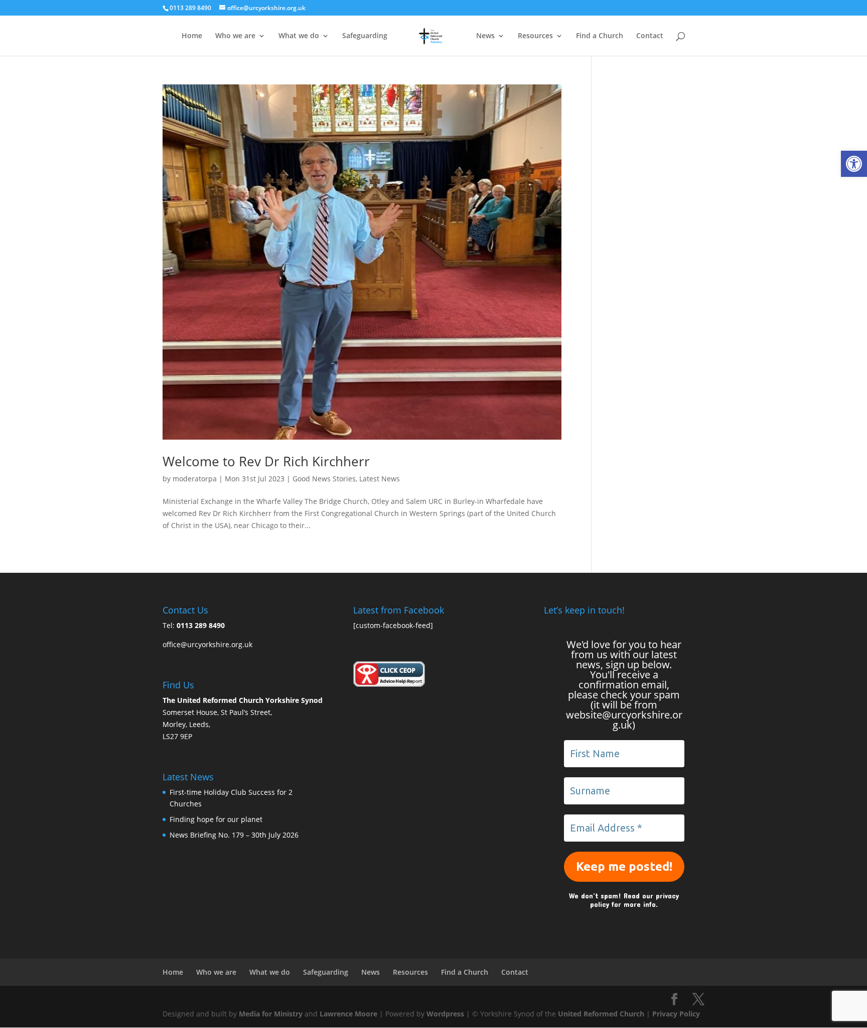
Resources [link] (535, 36)
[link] (854, 164)
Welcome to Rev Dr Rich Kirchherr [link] (266, 461)
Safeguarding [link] (364, 36)
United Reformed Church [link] (601, 1013)
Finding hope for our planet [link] (216, 819)
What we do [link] (298, 36)
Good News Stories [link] (324, 478)
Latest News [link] (379, 478)
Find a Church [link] (599, 36)
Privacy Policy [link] (676, 1013)
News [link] (485, 36)
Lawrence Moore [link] (348, 1013)
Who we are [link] (235, 36)
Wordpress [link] (445, 1013)
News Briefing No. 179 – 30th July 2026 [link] (234, 835)
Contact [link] (649, 36)
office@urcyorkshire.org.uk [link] (207, 644)
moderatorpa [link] (195, 478)
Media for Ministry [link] (272, 1013)
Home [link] (192, 36)
